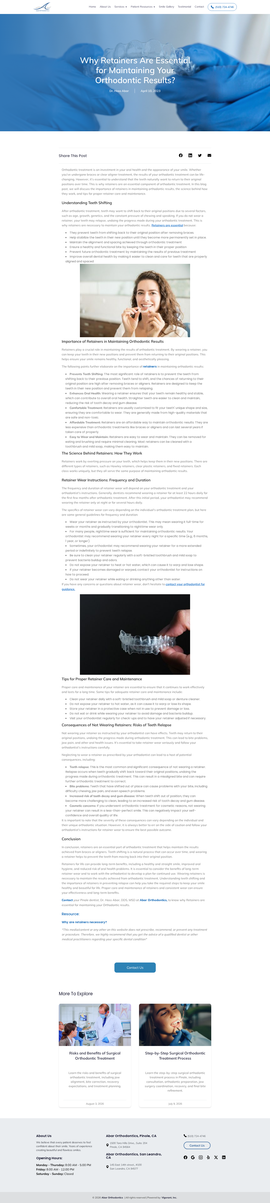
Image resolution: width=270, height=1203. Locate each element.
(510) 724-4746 (224, 7)
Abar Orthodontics (113, 1197)
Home (92, 6)
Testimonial (184, 6)
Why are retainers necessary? (84, 922)
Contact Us (135, 967)
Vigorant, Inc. (169, 1197)
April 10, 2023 (151, 91)
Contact (199, 6)
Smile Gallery (166, 6)
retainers (150, 366)
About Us (105, 6)
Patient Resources (141, 6)
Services (119, 6)
